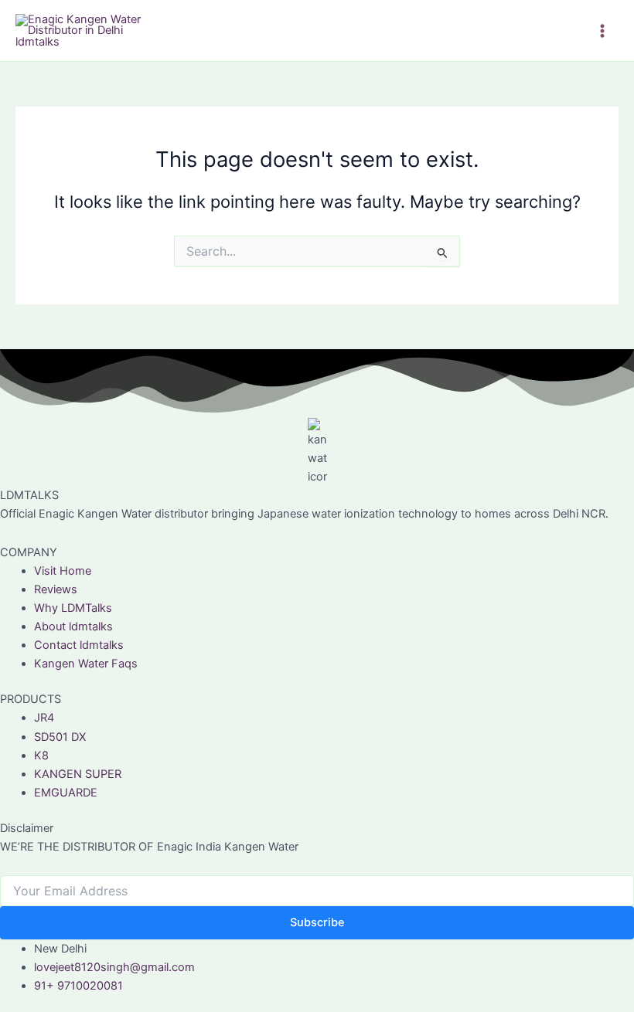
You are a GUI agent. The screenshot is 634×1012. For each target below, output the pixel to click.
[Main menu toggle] (602, 31)
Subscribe (317, 922)
